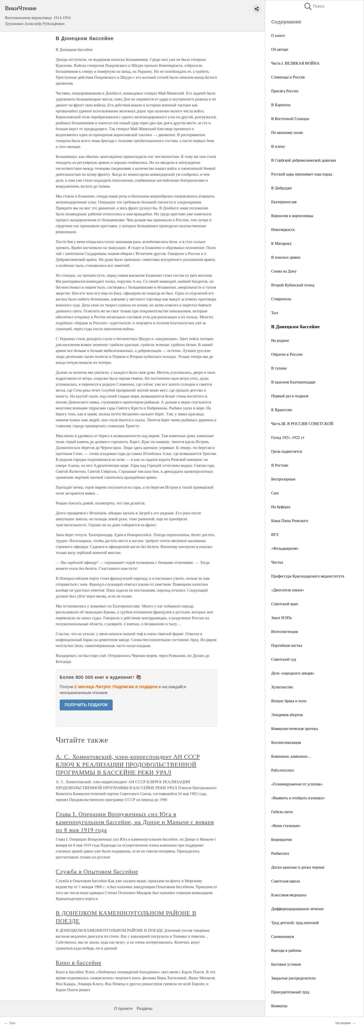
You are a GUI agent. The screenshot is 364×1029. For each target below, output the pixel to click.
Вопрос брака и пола (288, 700)
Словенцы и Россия (288, 76)
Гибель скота (282, 811)
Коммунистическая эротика (294, 728)
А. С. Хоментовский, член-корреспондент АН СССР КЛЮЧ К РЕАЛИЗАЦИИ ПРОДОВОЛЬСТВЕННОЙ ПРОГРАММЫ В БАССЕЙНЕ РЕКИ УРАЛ (128, 764)
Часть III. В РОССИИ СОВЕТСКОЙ (302, 423)
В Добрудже (281, 187)
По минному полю (287, 132)
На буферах (280, 506)
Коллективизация (286, 742)
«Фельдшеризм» (285, 548)
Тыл (274, 312)
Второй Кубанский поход (292, 284)
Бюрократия (281, 839)
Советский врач (284, 603)
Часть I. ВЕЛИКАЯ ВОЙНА (295, 63)
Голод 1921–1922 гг (288, 437)
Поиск (313, 6)
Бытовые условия (286, 964)
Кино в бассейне (78, 962)
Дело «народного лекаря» (292, 673)
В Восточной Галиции (290, 118)
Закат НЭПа (281, 617)
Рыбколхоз (280, 853)
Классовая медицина (288, 894)
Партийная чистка (286, 645)
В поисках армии (285, 257)
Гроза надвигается (286, 451)
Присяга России (284, 90)
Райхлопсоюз (282, 770)
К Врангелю (281, 409)
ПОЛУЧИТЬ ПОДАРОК (86, 705)
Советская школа (285, 880)
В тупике (279, 368)
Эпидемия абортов (287, 714)
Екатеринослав (284, 201)
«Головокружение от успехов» (297, 783)
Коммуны (279, 1005)
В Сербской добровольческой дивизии (303, 160)
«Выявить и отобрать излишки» (298, 797)
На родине (280, 340)
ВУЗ (274, 534)
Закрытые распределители (293, 977)
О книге (278, 35)
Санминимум (282, 936)
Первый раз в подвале (290, 395)
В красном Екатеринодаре (293, 381)
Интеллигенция (284, 631)
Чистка (277, 562)
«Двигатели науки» (287, 589)
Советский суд (283, 659)
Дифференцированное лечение (297, 908)
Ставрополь (281, 298)
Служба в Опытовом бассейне (97, 871)
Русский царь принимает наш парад (301, 173)
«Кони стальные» (286, 825)
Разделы (145, 1008)
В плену (278, 146)
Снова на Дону (284, 271)
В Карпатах (281, 104)
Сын (275, 492)
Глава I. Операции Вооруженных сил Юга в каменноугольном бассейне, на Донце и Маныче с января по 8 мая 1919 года (135, 822)
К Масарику (281, 243)
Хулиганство (282, 686)
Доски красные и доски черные (297, 867)
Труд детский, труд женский (295, 922)
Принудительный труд (290, 991)
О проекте (123, 1008)
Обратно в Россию (287, 354)
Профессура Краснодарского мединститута (307, 575)
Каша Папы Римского (289, 520)
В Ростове (279, 465)
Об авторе (279, 49)
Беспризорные (283, 478)
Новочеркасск (283, 229)
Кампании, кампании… (291, 756)
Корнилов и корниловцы (292, 215)
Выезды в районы (286, 950)
